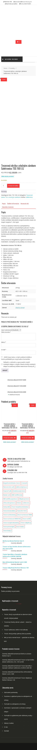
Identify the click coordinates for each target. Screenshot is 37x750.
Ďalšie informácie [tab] (13, 204)
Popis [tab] (4, 204)
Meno (3, 342)
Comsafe (24, 483)
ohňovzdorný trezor (9, 503)
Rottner (19, 503)
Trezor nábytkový (26, 522)
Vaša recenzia (6, 332)
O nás (6, 727)
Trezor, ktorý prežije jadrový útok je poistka (17, 633)
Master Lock (6, 495)
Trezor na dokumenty (9, 515)
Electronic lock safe (8, 487)
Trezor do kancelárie (9, 511)
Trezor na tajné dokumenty (11, 522)
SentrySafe (6, 507)
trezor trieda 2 (20, 526)
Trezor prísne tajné (8, 526)
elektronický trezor (21, 487)
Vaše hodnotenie (6, 330)
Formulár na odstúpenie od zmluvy (14, 704)
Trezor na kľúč (26, 519)
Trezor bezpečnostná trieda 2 (20, 507)
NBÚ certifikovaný (17, 495)
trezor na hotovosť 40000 (25, 515)
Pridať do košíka (13, 186)
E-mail (3, 350)
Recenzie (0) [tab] (24, 204)
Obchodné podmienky (11, 692)
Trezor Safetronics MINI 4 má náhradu (16, 630)
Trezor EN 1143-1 (22, 511)
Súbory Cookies (9, 723)
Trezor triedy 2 (7, 530)
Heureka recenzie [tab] (7, 207)
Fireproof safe (7, 491)
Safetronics (29, 197)
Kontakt (6, 731)
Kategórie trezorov (11, 59)
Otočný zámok (19, 308)
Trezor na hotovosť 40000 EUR (11, 519)
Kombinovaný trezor (19, 491)
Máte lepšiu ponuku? (7, 176)
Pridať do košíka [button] (8, 438)
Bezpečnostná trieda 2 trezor (11, 483)
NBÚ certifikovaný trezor (10, 499)
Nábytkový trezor (24, 499)
